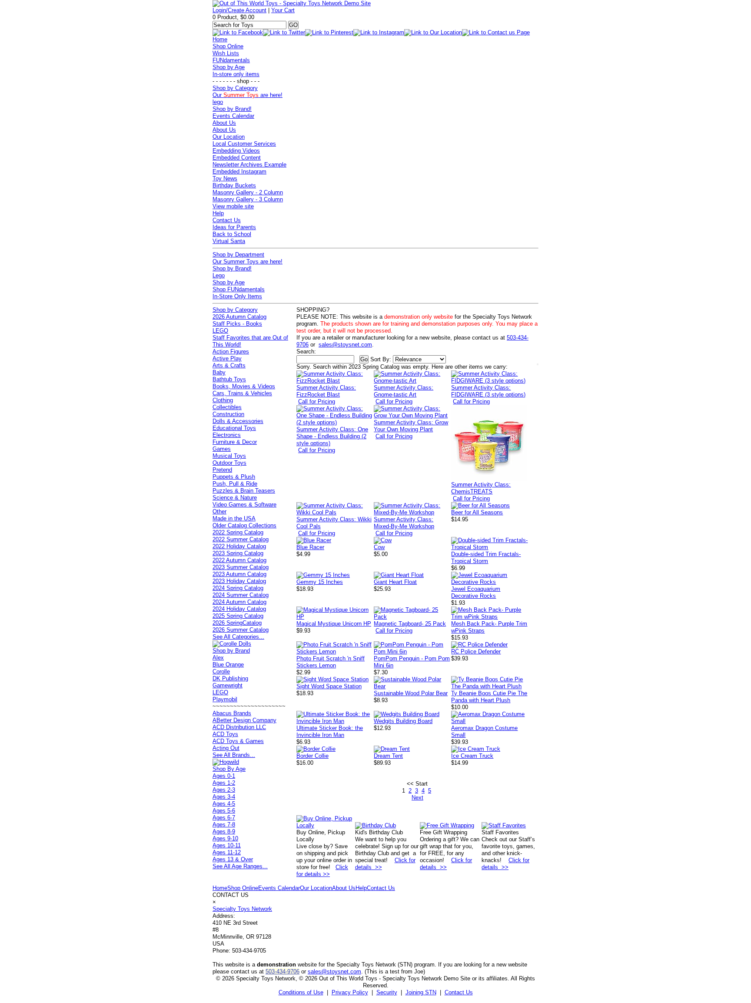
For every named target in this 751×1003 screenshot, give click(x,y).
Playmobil (225, 699)
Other (219, 511)
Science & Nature (235, 497)
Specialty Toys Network (242, 909)
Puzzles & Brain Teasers (244, 490)
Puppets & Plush (234, 476)
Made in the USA (234, 518)
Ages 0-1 (224, 776)
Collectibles (227, 407)
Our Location (229, 136)
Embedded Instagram (239, 171)
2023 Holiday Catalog (239, 581)
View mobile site (233, 206)
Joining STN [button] (420, 992)
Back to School (232, 234)
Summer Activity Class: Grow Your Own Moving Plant (411, 426)
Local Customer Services (244, 143)
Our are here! (247, 95)
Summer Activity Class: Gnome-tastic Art (403, 391)
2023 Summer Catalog (241, 567)
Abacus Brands (232, 713)
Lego (219, 275)
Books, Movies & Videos (244, 386)
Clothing (223, 400)
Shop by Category (235, 88)
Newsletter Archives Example (249, 164)
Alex (218, 657)
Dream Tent (388, 756)
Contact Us (227, 220)
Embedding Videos (236, 150)
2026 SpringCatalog (237, 623)
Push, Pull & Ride (235, 483)
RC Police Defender (476, 651)
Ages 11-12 (227, 852)
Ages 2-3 (224, 789)
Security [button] (386, 992)
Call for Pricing (316, 401)
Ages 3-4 (224, 796)
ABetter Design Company (244, 720)
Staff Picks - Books (237, 323)
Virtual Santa (229, 241)
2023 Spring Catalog (238, 553)
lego (218, 102)
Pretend (222, 470)
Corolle (221, 671)
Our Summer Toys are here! (247, 261)
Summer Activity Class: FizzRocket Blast (326, 391)
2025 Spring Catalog (238, 616)
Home (220, 39)
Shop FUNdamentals (239, 289)
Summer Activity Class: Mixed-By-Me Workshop (404, 523)
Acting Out (226, 748)
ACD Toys (225, 734)
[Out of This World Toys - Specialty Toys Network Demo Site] (292, 3)
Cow (379, 547)
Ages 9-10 (225, 838)
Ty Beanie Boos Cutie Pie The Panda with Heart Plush (489, 696)
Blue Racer (310, 547)
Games (222, 449)
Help (218, 213)
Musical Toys (229, 456)
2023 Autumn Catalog (239, 574)
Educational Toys (234, 428)
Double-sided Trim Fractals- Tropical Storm (486, 557)
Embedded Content (237, 157)
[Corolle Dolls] (232, 643)
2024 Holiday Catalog (239, 609)
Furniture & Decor (235, 442)
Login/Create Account (239, 10)
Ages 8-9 (224, 831)
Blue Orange (228, 664)
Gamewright (228, 685)
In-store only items (236, 74)
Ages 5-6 (224, 810)
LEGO (220, 330)
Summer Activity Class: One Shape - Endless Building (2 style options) (332, 436)
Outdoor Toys (229, 463)
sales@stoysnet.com (345, 344)
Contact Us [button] (459, 992)
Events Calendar (233, 116)
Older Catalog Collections (244, 525)
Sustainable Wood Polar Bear (411, 693)
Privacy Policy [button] (350, 992)
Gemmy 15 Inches (319, 582)
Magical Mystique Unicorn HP (333, 623)
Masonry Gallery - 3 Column (248, 199)
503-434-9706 (282, 971)
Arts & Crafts (229, 365)
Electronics (227, 435)
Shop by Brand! (232, 109)
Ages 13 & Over (233, 859)
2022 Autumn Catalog (239, 560)
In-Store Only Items (237, 296)
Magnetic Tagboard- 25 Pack (410, 623)
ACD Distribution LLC (239, 727)
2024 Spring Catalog (238, 588)
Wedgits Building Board (403, 721)
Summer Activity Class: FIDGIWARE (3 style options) (488, 391)
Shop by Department (238, 254)
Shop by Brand (231, 650)
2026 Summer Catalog (241, 629)
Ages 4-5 (224, 803)
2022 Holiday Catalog (239, 546)
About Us (224, 123)
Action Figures (231, 351)
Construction (228, 414)
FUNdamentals (231, 60)
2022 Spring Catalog (238, 532)
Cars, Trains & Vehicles (242, 393)
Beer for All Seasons (477, 512)
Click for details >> (322, 870)
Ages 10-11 (227, 845)
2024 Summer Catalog (241, 595)
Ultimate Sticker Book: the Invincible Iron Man (329, 731)
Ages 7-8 (224, 824)
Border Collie (312, 756)
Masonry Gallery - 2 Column (248, 192)
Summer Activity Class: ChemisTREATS (481, 488)
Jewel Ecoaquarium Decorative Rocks (475, 592)
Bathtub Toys (229, 379)
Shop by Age (229, 67)
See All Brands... (234, 755)
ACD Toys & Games (238, 741)
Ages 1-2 (224, 783)
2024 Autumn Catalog (239, 602)
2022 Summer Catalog (241, 539)
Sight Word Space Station (329, 686)
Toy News (225, 178)
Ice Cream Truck (472, 756)
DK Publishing (230, 678)
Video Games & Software (244, 504)
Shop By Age (229, 769)
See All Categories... (238, 636)
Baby (219, 372)
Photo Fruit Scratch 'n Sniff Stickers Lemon (330, 662)
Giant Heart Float (395, 582)
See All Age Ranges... (240, 866)
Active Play (227, 358)
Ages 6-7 (224, 817)
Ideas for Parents (234, 227)
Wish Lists (226, 53)
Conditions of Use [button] (301, 992)
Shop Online (228, 46)
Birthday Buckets (234, 185)
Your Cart (283, 10)
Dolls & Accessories (238, 421)
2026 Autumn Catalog (239, 316)
